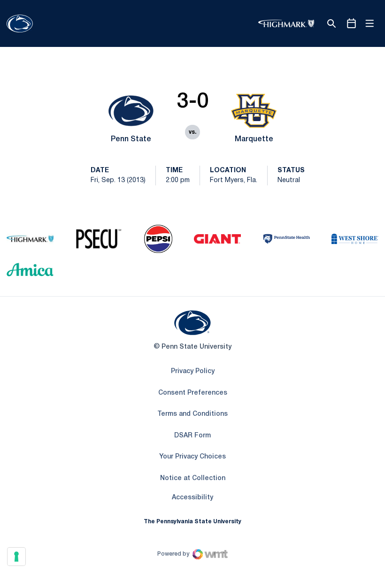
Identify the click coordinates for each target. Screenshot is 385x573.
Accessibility (192, 497)
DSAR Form (192, 436)
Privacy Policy (193, 371)
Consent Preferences (192, 393)
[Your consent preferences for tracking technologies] (16, 556)
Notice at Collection (192, 478)
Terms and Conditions (192, 414)
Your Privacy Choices (192, 457)
